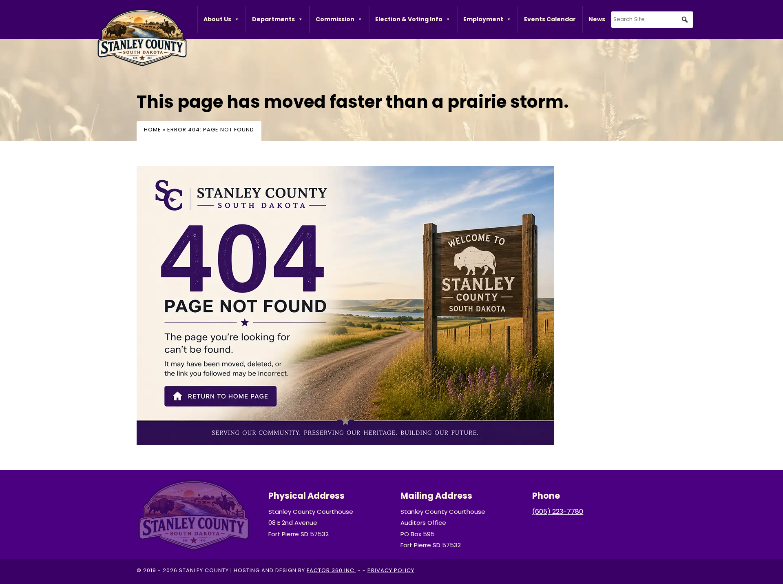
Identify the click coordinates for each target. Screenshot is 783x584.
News (596, 19)
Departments (273, 19)
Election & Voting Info (408, 19)
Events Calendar (550, 19)
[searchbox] (652, 19)
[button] (685, 19)
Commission (335, 19)
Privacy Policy (390, 570)
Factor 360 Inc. (331, 570)
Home (152, 129)
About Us (217, 19)
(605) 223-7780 (557, 511)
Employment (483, 19)
